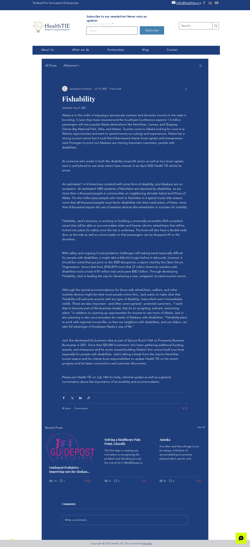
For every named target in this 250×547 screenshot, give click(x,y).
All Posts (51, 65)
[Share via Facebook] (63, 397)
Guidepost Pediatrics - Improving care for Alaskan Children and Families (68, 469)
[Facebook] (204, 3)
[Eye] (51, 26)
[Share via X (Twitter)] (72, 397)
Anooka (165, 440)
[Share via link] (88, 397)
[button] (200, 65)
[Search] (215, 25)
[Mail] (174, 2)
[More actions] (186, 89)
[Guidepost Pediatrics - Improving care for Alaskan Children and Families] (70, 447)
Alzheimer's (71, 65)
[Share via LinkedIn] (80, 397)
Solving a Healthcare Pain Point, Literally (122, 442)
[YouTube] (216, 3)
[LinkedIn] (210, 3)
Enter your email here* (99, 23)
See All (201, 427)
